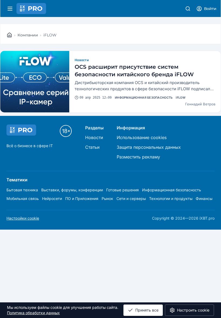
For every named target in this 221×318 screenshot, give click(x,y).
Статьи (92, 147)
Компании (28, 35)
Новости (82, 60)
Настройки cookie (22, 218)
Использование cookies (142, 137)
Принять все (146, 310)
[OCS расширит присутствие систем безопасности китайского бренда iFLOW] (34, 81)
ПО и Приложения (81, 198)
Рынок (107, 198)
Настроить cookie (193, 310)
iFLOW (180, 97)
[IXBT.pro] (9, 35)
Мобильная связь (22, 198)
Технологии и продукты (170, 198)
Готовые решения (122, 190)
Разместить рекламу (138, 157)
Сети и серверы (131, 198)
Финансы (204, 198)
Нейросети (52, 198)
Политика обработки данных (33, 312)
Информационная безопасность (143, 97)
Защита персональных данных (149, 147)
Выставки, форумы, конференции (72, 190)
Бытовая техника (22, 190)
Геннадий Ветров (200, 104)
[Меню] (10, 8)
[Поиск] (187, 8)
